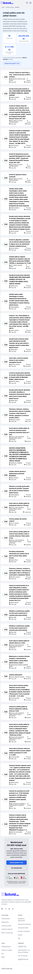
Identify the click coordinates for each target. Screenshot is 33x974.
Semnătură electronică (24, 924)
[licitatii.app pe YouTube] (9, 909)
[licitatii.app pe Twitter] (12, 909)
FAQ (19, 938)
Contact (20, 935)
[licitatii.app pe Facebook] (2, 909)
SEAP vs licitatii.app (7, 933)
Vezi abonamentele (16, 868)
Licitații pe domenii (6, 929)
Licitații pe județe (10, 7)
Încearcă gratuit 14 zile (16, 862)
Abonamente (5, 922)
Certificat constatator (24, 931)
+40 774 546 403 (22, 956)
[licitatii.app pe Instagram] (5, 909)
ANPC (3, 957)
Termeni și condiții (6, 950)
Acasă (2, 7)
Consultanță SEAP (23, 928)
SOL (2, 954)
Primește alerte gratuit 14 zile (11, 63)
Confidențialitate (6, 946)
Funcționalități (5, 918)
